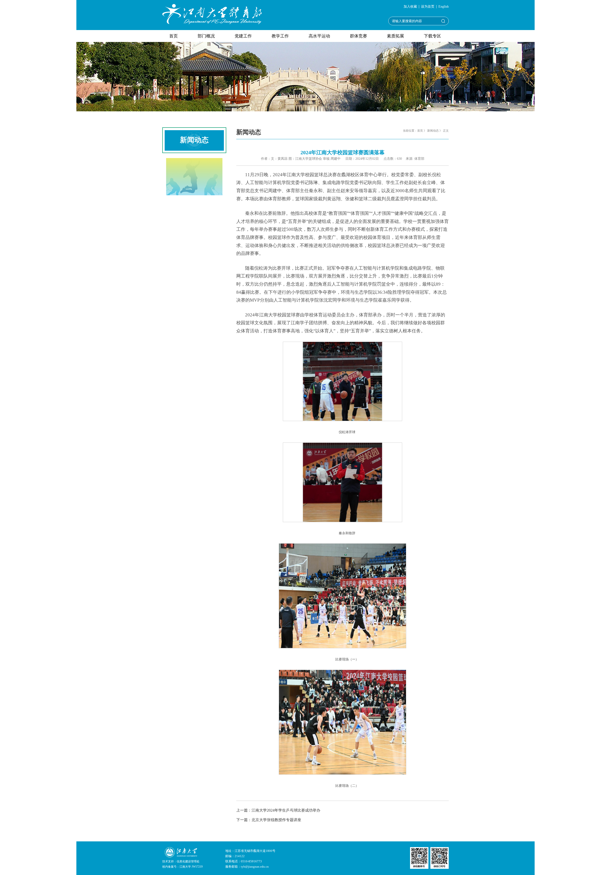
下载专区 (432, 36)
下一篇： (268, 820)
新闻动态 (433, 130)
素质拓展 (395, 36)
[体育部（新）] (212, 14)
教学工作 (280, 36)
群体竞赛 (358, 36)
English (443, 6)
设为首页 (427, 6)
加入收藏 (410, 6)
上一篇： (278, 810)
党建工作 (243, 36)
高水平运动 (319, 36)
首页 (173, 36)
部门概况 (206, 36)
